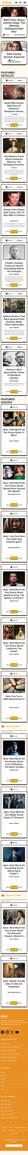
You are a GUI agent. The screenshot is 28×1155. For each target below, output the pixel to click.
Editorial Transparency (20, 1127)
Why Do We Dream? (6, 1104)
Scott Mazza (14, 939)
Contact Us (4, 1127)
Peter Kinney (14, 381)
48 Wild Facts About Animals (8, 1050)
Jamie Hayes (14, 601)
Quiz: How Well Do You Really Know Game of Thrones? (14, 815)
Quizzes (3, 1075)
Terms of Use (14, 1133)
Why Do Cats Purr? (6, 1100)
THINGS (19, 80)
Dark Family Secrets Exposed (14, 55)
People (3, 1079)
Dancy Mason (14, 441)
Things (2, 1086)
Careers (24, 1130)
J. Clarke (14, 114)
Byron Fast (14, 221)
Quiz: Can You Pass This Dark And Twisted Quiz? (14, 539)
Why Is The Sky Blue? (6, 1111)
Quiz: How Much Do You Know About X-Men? (14, 432)
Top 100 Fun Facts (5, 1043)
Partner (11, 1127)
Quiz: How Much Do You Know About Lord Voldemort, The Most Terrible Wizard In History (14, 764)
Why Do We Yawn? (6, 1107)
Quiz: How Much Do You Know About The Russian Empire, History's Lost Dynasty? (14, 933)
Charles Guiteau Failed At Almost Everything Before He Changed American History (14, 268)
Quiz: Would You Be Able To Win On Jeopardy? (14, 984)
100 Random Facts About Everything (10, 1054)
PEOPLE (19, 134)
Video (2, 1089)
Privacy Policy (12, 1130)
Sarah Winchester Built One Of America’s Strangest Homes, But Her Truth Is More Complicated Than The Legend (14, 111)
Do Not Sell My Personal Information (14, 1145)
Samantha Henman (14, 62)
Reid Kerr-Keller (14, 494)
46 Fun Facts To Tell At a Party (8, 1060)
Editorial (3, 1072)
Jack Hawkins (14, 274)
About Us (4, 1130)
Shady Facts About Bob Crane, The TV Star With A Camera (14, 212)
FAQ (19, 1130)
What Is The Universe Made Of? (9, 1118)
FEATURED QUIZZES (8, 401)
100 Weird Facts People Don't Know (10, 1047)
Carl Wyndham (19, 35)
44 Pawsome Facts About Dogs (9, 1057)
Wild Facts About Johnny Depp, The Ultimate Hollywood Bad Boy (14, 25)
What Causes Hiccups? (7, 1114)
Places (2, 1082)
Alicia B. (14, 167)
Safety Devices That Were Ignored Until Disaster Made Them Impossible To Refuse (14, 322)
